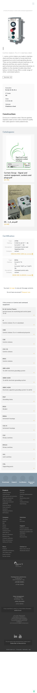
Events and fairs (6, 547)
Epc (20, 515)
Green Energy (23, 502)
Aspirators (5, 505)
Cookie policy (25, 639)
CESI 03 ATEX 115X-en (21, 254)
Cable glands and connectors (9, 495)
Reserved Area (23, 531)
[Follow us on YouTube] (20, 629)
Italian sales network (24, 542)
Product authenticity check (25, 525)
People (4, 522)
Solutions (22, 513)
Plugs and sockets (6, 499)
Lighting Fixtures (6, 492)
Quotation (7, 77)
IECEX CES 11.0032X (22, 275)
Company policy (6, 526)
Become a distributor (7, 529)
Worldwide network (24, 544)
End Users (22, 517)
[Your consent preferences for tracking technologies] (34, 691)
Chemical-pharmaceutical (25, 493)
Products (10, 10)
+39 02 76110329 (19, 594)
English (20, 3)
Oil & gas (22, 492)
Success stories (6, 549)
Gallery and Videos (7, 536)
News (4, 540)
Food (21, 499)
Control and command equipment (22, 10)
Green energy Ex (6, 504)
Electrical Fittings (6, 502)
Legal (29, 639)
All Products (5, 509)
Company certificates (7, 532)
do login (12, 288)
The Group (5, 515)
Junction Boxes (6, 493)
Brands (4, 517)
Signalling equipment (7, 497)
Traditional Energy (24, 500)
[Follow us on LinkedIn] (15, 629)
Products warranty (24, 523)
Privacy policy (19, 639)
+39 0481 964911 (19, 575)
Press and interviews (7, 534)
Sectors (22, 490)
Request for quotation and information (25, 527)
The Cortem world (6, 546)
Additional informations (8, 544)
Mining (21, 495)
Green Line (22, 529)
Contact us (23, 540)
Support (22, 521)
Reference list (5, 531)
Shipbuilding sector (24, 497)
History (4, 520)
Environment (5, 524)
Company (5, 513)
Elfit (3, 519)
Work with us (5, 527)
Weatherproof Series (7, 507)
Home (5, 10)
